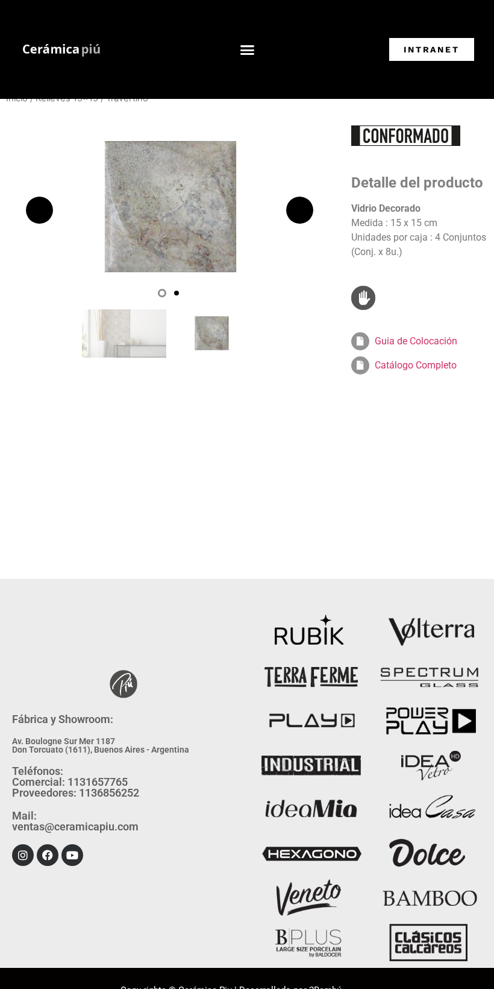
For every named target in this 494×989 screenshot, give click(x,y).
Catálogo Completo (416, 365)
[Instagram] (23, 855)
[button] (247, 49)
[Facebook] (47, 855)
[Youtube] (72, 855)
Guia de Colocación (416, 341)
